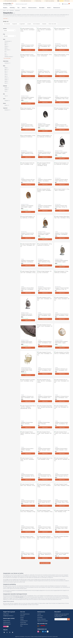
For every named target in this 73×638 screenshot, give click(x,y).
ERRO (6, 48)
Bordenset (7, 109)
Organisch (7, 100)
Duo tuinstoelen (7, 23)
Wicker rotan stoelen (52, 23)
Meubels (5, 7)
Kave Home (7, 49)
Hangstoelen (17, 10)
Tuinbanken (44, 23)
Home (4, 10)
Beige (6, 67)
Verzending (39, 617)
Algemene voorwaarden (19, 636)
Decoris (6, 46)
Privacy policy (23, 622)
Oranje (6, 79)
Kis (6, 51)
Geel (6, 72)
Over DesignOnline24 (24, 614)
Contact (22, 617)
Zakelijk (22, 619)
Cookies (32, 636)
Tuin (18, 7)
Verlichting (12, 7)
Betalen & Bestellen (41, 619)
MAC (6, 54)
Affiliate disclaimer (24, 624)
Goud (6, 74)
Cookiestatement (24, 620)
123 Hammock (8, 41)
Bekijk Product (28, 49)
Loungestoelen (22, 23)
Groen (6, 77)
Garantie (39, 614)
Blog (21, 625)
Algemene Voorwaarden (42, 620)
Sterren (7, 105)
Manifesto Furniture (9, 56)
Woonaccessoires (32, 7)
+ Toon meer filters (7, 58)
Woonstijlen (41, 7)
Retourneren (40, 615)
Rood (6, 83)
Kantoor (24, 7)
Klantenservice (56, 7)
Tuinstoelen (11, 10)
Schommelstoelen (36, 23)
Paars (6, 81)
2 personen (7, 63)
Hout (6, 91)
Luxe (6, 95)
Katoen (7, 87)
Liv (6, 53)
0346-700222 (6, 614)
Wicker (6, 89)
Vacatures (22, 615)
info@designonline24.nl (8, 615)
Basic (6, 44)
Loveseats (29, 23)
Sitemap (36, 636)
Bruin (6, 71)
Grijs (6, 76)
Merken (49, 7)
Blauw (6, 69)
